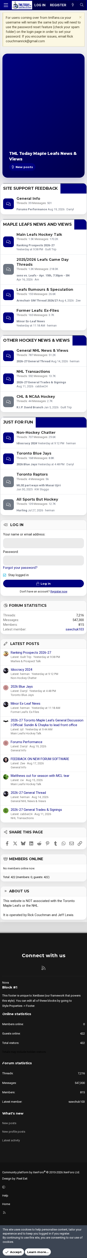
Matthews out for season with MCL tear (40, 776)
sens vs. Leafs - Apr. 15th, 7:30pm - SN (43, 275)
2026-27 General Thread (33, 361)
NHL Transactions (33, 371)
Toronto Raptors (32, 474)
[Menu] (6, 5)
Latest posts (24, 644)
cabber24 (41, 386)
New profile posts (13, 1131)
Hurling (22, 510)
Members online (26, 859)
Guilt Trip (50, 249)
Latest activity (11, 1140)
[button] (42, 1187)
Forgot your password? (20, 568)
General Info (28, 198)
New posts (9, 1123)
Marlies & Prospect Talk (26, 661)
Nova (5, 982)
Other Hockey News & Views (36, 340)
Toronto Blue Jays (34, 453)
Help (5, 1195)
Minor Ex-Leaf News (31, 321)
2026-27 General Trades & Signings (41, 382)
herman (52, 325)
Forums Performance (32, 209)
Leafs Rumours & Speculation (45, 289)
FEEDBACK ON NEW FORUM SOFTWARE (40, 759)
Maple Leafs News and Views (37, 224)
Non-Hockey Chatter (36, 432)
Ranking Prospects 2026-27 (35, 245)
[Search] (81, 5)
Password (10, 552)
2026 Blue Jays (27, 464)
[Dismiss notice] (80, 17)
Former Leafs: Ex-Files (38, 310)
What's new (12, 1113)
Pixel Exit (22, 1178)
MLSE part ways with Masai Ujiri (39, 485)
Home (6, 1204)
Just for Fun (18, 422)
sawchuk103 (75, 629)
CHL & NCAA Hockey (36, 396)
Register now (58, 591)
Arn (37, 279)
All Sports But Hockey (37, 499)
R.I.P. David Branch (30, 407)
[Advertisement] (43, 106)
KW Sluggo (42, 489)
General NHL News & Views (42, 350)
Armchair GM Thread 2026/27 (37, 300)
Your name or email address (24, 534)
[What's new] (72, 5)
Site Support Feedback (30, 188)
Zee (78, 300)
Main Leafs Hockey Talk (39, 234)
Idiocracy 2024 (27, 443)
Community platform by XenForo (41, 1172)
